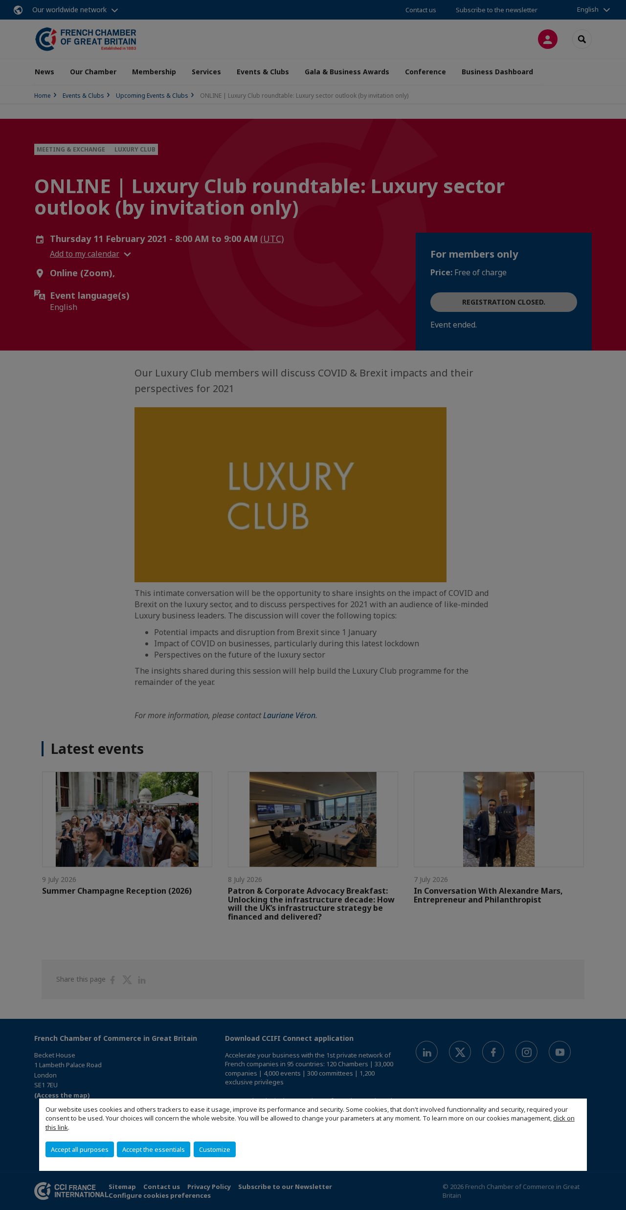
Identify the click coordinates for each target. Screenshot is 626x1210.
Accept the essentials (153, 1149)
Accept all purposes (80, 1149)
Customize (214, 1149)
